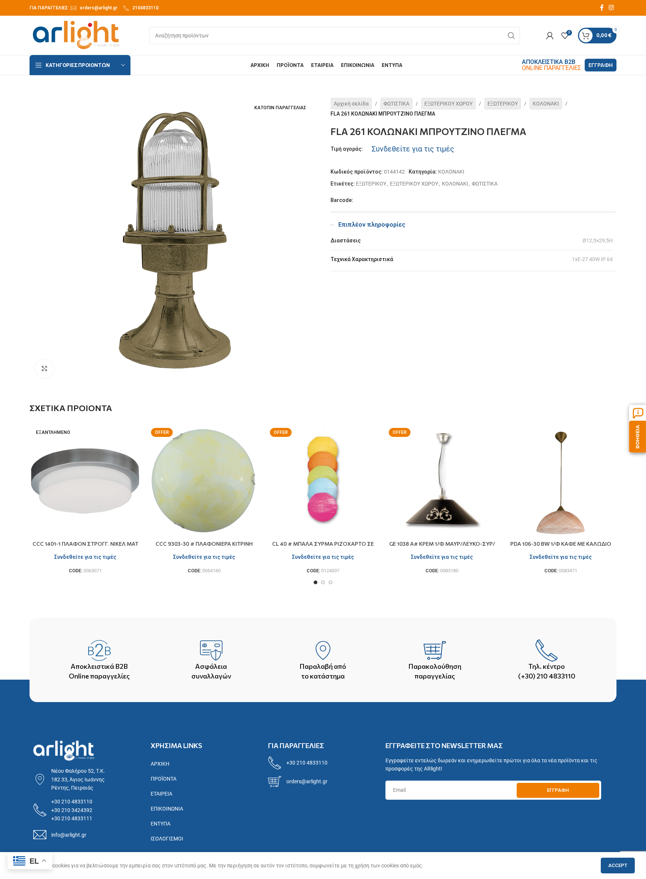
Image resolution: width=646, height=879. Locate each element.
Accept (617, 865)
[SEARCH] (511, 35)
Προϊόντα (163, 779)
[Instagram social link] (611, 7)
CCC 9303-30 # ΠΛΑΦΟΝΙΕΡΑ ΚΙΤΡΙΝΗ (204, 543)
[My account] (549, 35)
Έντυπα (160, 824)
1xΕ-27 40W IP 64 (592, 259)
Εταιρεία (161, 794)
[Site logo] (76, 35)
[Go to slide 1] (315, 582)
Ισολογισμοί (167, 839)
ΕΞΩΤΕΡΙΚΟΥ (502, 104)
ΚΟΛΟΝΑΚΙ (546, 104)
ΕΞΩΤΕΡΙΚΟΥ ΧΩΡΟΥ (448, 104)
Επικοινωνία (167, 809)
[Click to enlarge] (44, 368)
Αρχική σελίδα (351, 104)
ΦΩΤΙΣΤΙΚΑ (396, 104)
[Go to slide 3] (330, 582)
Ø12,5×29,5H (597, 241)
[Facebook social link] (601, 7)
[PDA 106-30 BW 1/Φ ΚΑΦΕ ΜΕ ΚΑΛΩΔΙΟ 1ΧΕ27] (560, 481)
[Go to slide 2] (323, 582)
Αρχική (160, 764)
